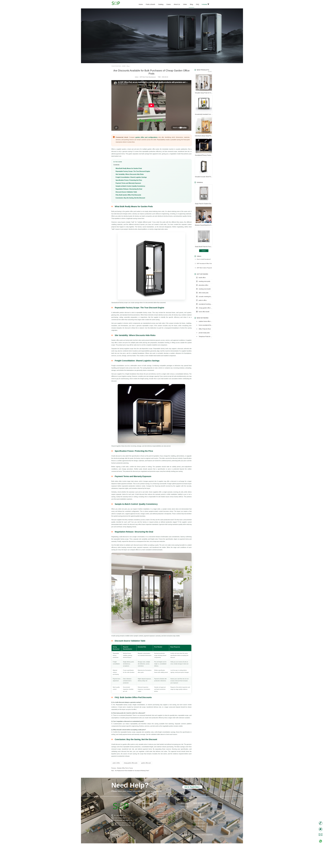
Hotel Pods (159, 817)
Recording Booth (161, 826)
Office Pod (159, 806)
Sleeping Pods (160, 822)
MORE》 (210, 71)
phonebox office (202, 285)
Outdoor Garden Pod (162, 813)
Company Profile (185, 806)
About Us (184, 803)
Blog (128, 66)
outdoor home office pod (206, 321)
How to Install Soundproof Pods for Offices (203, 260)
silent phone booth (197, 829)
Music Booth (160, 824)
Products (160, 803)
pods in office (116, 763)
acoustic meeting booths (205, 296)
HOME (123, 66)
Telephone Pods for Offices (206, 336)
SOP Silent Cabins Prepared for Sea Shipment (203, 268)
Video (144, 811)
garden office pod (146, 763)
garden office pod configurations (146, 137)
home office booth (202, 311)
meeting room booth (204, 289)
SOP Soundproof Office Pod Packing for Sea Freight (203, 264)
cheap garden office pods (130, 763)
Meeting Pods (160, 809)
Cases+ (204, 250)
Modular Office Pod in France (125, 768)
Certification (183, 809)
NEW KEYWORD (199, 803)
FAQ (144, 806)
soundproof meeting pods (205, 304)
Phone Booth (160, 811)
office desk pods (202, 292)
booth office (201, 277)
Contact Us (183, 811)
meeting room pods (203, 281)
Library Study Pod (161, 820)
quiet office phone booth (199, 823)
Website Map (114, 834)
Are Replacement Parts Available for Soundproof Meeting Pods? (132, 770)
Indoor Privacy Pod (161, 815)
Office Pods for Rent (205, 329)
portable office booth (198, 826)
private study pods (204, 332)
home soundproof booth (206, 325)
